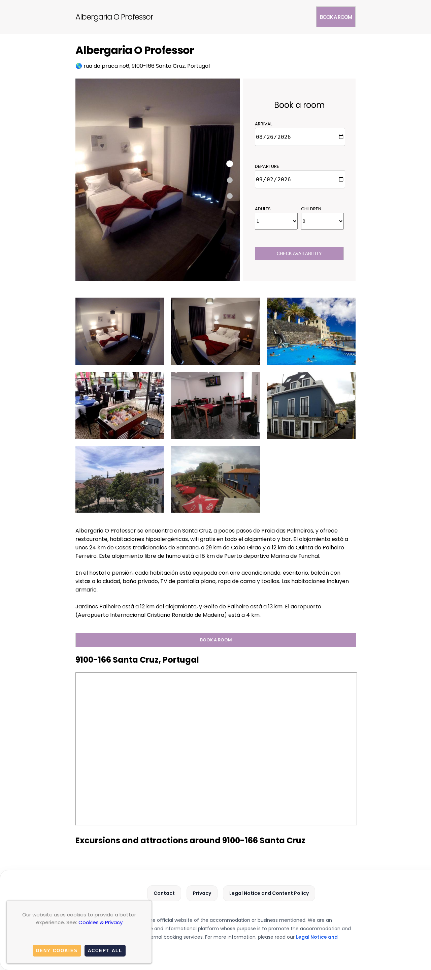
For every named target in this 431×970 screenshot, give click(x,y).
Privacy (202, 893)
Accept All (105, 950)
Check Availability (299, 253)
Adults (263, 209)
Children (311, 209)
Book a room (336, 17)
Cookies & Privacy (100, 922)
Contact (164, 893)
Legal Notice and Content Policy (269, 893)
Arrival (263, 124)
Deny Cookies (57, 950)
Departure (267, 166)
